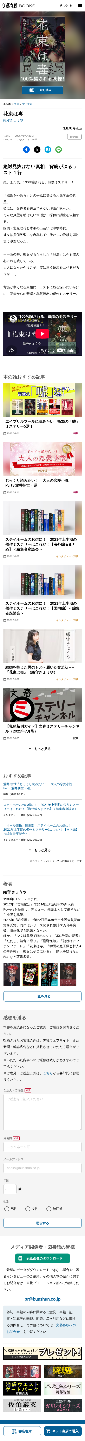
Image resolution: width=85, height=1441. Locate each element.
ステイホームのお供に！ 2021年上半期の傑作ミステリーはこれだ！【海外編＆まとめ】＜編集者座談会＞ (41, 807)
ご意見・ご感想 (13, 1090)
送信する (42, 1223)
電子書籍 (27, 104)
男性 (14, 1208)
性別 (6, 1201)
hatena (48, 149)
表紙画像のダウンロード (44, 1258)
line (58, 149)
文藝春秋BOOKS (18, 5)
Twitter (37, 149)
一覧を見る (42, 996)
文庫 (16, 104)
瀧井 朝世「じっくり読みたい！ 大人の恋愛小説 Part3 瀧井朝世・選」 (39, 786)
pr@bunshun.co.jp (43, 1299)
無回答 (58, 1208)
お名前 (7, 1138)
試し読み (45, 90)
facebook (26, 149)
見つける (65, 5)
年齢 (6, 1180)
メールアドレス (13, 1159)
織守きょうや (13, 120)
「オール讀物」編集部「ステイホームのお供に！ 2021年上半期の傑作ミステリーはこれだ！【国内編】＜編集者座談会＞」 (41, 829)
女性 (35, 1208)
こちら (48, 1073)
